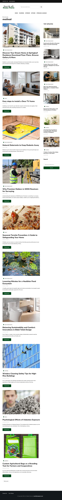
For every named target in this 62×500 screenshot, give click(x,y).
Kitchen (33, 13)
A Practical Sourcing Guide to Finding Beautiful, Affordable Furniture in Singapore (50, 131)
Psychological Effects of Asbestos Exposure (21, 420)
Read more (6, 67)
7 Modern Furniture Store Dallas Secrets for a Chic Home (51, 152)
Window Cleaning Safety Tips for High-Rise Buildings (20, 374)
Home (16, 13)
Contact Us (5, 1)
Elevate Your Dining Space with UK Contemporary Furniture (51, 109)
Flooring (21, 13)
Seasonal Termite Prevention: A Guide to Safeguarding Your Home (20, 236)
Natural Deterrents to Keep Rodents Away (21, 145)
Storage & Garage (42, 13)
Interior (27, 13)
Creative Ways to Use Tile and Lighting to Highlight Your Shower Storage (51, 65)
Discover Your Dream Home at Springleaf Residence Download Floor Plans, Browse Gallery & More (21, 55)
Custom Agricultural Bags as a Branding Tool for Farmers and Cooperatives (20, 464)
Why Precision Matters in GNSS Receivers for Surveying (20, 190)
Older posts (6, 481)
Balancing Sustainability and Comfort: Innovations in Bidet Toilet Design (19, 328)
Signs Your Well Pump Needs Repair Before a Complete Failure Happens (51, 88)
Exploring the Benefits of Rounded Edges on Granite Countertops (51, 44)
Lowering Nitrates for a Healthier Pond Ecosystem (19, 282)
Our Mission (12, 1)
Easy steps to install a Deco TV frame (19, 101)
